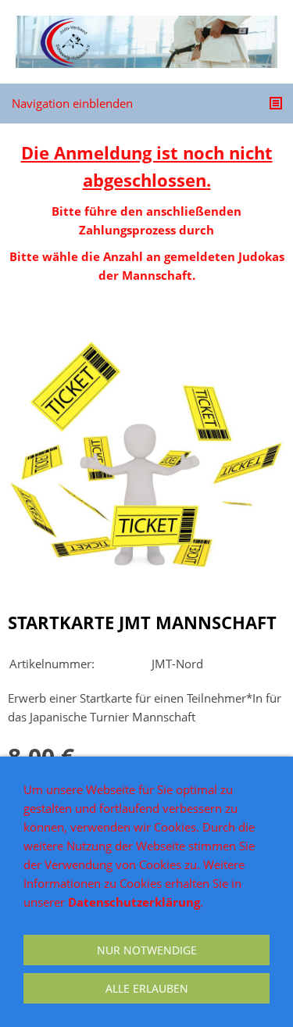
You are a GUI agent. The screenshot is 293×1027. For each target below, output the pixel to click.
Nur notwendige (147, 950)
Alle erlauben (146, 988)
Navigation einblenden (72, 103)
